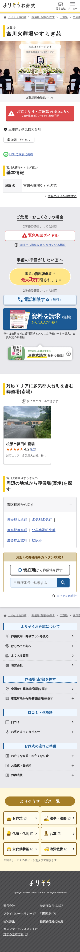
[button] (40, 113)
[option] (39, 636)
